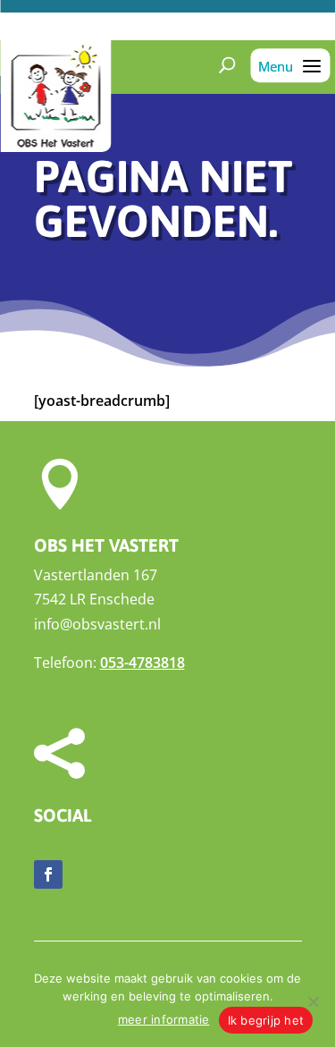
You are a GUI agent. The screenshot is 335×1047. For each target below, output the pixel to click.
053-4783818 (142, 662)
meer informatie (164, 1019)
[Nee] (313, 1001)
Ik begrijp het (266, 1020)
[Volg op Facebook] (48, 874)
